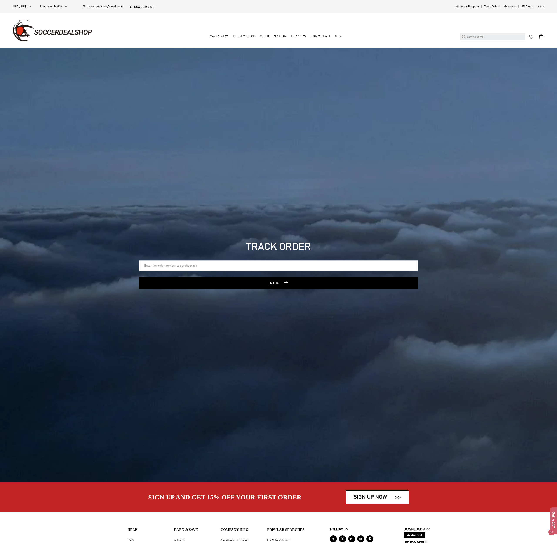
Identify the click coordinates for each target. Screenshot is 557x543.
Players (298, 36)
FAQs (131, 540)
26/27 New (219, 36)
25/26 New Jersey (278, 540)
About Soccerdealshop (234, 540)
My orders (510, 6)
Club (264, 36)
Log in (540, 6)
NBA (338, 36)
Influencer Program (467, 6)
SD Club (526, 6)
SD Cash (179, 540)
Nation (280, 36)
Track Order (491, 6)
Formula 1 (321, 36)
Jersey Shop (244, 36)
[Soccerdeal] (52, 30)
